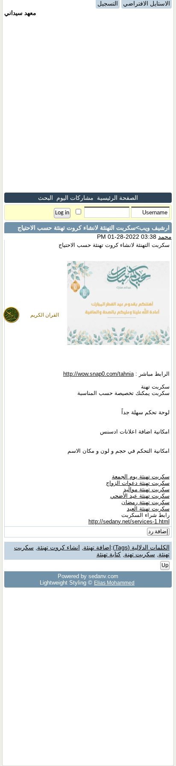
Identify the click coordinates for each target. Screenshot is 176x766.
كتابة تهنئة (109, 554)
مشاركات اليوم (75, 197)
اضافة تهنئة (97, 547)
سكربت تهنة (139, 554)
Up (164, 565)
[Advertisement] (88, 104)
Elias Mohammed (114, 582)
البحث (45, 197)
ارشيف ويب (154, 227)
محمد (165, 236)
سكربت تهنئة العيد (148, 508)
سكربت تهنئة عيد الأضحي (140, 496)
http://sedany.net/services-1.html (129, 521)
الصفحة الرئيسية (117, 197)
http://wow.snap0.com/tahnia (98, 374)
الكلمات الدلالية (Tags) (141, 547)
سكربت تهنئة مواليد (146, 489)
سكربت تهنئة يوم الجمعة (141, 476)
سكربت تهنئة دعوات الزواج (138, 483)
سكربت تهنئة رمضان (145, 502)
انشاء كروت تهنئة (58, 547)
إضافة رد (158, 531)
